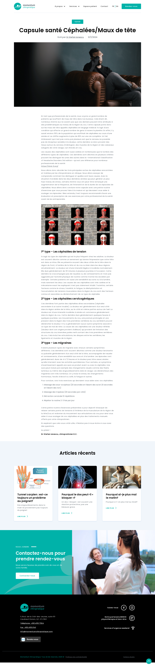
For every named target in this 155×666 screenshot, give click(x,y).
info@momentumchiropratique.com (36, 631)
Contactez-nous (27, 576)
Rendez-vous (131, 6)
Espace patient (90, 6)
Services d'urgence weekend (116, 628)
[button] (60, 6)
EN (117, 6)
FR (113, 6)
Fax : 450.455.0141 (28, 627)
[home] (24, 6)
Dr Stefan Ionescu (75, 37)
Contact (104, 6)
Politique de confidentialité (76, 657)
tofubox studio (129, 657)
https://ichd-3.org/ (49, 166)
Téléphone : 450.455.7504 (32, 623)
